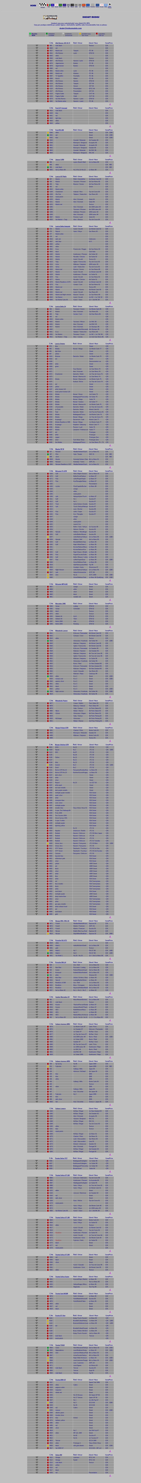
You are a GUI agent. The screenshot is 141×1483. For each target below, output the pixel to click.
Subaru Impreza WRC (62, 1024)
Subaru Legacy (60, 1108)
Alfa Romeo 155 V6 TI (62, 43)
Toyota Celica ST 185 (62, 1217)
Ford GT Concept (61, 108)
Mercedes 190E (60, 603)
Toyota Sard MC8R (61, 1293)
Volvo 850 (58, 1455)
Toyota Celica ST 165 (62, 1175)
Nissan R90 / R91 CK (62, 921)
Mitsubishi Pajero (61, 701)
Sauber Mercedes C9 (62, 997)
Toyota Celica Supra (62, 1276)
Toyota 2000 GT (60, 1380)
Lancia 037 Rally (61, 176)
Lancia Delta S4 (60, 306)
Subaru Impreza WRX (62, 1061)
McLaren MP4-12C (61, 584)
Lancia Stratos (60, 343)
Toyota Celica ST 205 (62, 1254)
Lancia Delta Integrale (62, 226)
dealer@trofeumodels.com (70, 28)
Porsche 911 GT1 (61, 940)
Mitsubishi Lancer (61, 630)
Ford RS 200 (59, 130)
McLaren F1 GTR (61, 471)
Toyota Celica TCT (61, 1158)
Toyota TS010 (60, 1345)
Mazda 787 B (59, 449)
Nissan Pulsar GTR (61, 728)
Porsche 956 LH (60, 962)
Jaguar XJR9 (59, 159)
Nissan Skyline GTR (62, 745)
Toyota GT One (60, 1315)
